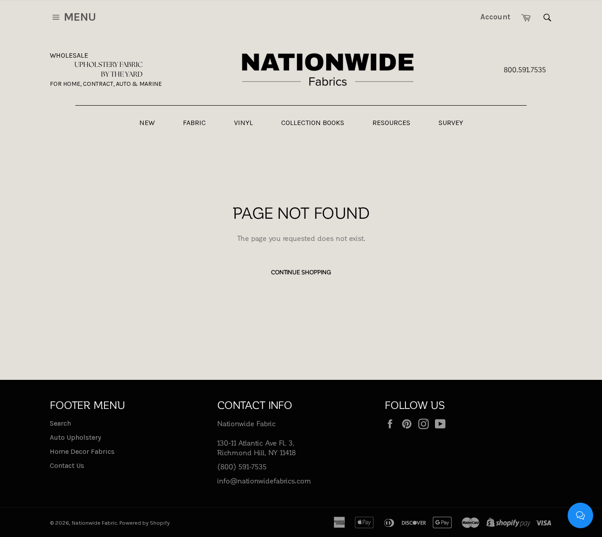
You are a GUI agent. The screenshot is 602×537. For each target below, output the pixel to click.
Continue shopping (301, 271)
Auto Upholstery (75, 437)
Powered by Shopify (144, 522)
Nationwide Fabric (94, 522)
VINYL (243, 122)
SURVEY (450, 122)
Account (495, 16)
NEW (147, 122)
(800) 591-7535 (242, 466)
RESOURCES (391, 122)
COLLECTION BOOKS (312, 122)
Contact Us (67, 465)
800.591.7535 (525, 69)
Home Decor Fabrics (82, 451)
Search (60, 423)
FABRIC (194, 122)
